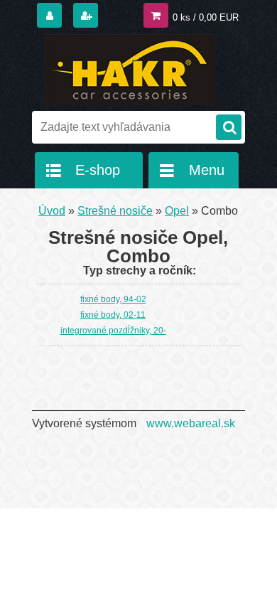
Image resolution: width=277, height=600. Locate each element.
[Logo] (129, 69)
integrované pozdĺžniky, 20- (113, 331)
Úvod (51, 211)
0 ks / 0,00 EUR (206, 17)
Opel (177, 211)
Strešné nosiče (115, 211)
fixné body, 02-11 (113, 315)
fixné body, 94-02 (113, 299)
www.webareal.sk (190, 423)
